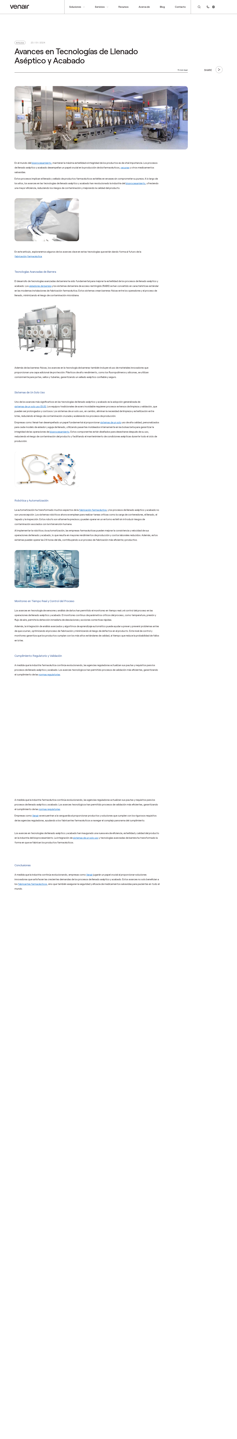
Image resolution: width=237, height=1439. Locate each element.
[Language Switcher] (213, 6)
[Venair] (19, 7)
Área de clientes (226, 7)
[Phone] (208, 6)
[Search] (197, 7)
